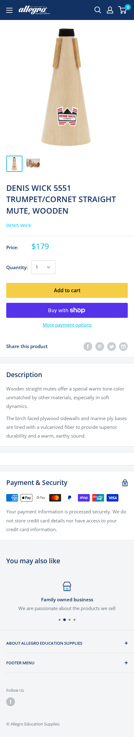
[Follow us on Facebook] (10, 701)
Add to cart (67, 290)
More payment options (67, 325)
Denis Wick (18, 225)
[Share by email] (123, 346)
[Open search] (97, 10)
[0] (123, 10)
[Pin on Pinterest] (99, 346)
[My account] (110, 10)
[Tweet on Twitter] (111, 346)
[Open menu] (9, 10)
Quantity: (17, 267)
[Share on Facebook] (88, 346)
